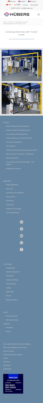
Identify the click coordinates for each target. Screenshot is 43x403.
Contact (25, 5)
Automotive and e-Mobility (15, 193)
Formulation (10, 276)
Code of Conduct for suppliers (13, 355)
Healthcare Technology (13, 209)
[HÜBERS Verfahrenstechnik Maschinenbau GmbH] (17, 14)
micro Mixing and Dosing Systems (17, 134)
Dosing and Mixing (12, 280)
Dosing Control (11, 284)
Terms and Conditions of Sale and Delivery (17, 344)
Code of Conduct (8, 351)
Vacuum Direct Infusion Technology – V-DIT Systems (20, 163)
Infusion (8, 296)
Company (6, 324)
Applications (7, 181)
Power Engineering (12, 185)
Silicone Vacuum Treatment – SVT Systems (20, 154)
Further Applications (12, 213)
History (8, 331)
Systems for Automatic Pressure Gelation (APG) (21, 150)
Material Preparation (13, 272)
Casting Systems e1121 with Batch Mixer (19, 138)
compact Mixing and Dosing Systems (18, 130)
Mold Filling (9, 292)
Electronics (9, 189)
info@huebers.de (27, 8)
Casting (8, 288)
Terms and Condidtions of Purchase (15, 347)
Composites (10, 205)
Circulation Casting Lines (14, 142)
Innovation (9, 327)
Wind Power (10, 201)
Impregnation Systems (13, 168)
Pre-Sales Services (12, 316)
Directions (6, 362)
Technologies (7, 264)
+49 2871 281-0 (15, 8)
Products (6, 122)
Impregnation (10, 268)
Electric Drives (10, 197)
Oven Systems (10, 146)
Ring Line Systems (12, 300)
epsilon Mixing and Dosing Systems (17, 126)
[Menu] (38, 14)
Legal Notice (7, 369)
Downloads (34, 5)
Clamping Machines (12, 158)
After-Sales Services (12, 320)
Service (5, 312)
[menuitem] (12, 1)
